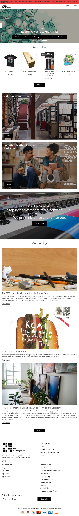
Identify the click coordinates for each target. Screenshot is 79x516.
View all (39, 85)
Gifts (42, 455)
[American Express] (50, 512)
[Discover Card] (55, 512)
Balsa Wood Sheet (29, 72)
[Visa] (44, 512)
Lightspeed (57, 508)
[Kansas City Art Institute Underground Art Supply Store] (6, 6)
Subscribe (44, 499)
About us (43, 468)
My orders (5, 471)
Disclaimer (44, 474)
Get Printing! (39, 223)
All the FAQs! (44, 488)
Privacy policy (45, 476)
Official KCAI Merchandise (49, 452)
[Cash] (22, 512)
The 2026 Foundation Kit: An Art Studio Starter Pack (25, 293)
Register (5, 468)
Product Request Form (48, 491)
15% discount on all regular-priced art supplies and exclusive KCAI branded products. (39, 37)
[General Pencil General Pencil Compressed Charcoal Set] (49, 61)
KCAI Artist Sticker (68, 72)
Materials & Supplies (47, 449)
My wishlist (6, 476)
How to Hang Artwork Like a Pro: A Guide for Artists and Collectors (31, 408)
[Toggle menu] (75, 6)
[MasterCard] (39, 512)
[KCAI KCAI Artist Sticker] (68, 61)
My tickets (5, 474)
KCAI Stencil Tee (10, 72)
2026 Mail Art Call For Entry (14, 351)
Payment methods (47, 479)
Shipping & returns (47, 482)
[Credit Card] (33, 512)
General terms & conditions (50, 471)
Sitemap (43, 485)
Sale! (42, 447)
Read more (6, 304)
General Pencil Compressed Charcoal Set (49, 73)
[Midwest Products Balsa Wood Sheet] (30, 61)
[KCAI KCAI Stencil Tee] (10, 61)
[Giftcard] (28, 512)
